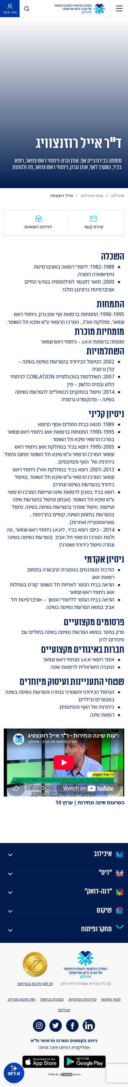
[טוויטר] (55, 1025)
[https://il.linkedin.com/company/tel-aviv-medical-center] (89, 1025)
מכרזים (64, 1009)
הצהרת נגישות (52, 999)
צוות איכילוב (91, 195)
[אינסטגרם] (39, 1025)
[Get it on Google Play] (84, 1061)
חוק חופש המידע (21, 999)
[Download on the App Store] (41, 1061)
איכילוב (117, 195)
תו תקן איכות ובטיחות (35, 983)
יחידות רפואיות (38, 227)
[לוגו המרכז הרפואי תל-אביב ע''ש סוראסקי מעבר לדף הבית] (79, 8)
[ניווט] (119, 8)
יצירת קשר (93, 227)
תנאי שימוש (111, 999)
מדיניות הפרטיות (82, 999)
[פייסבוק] (72, 1025)
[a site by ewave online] (64, 1074)
